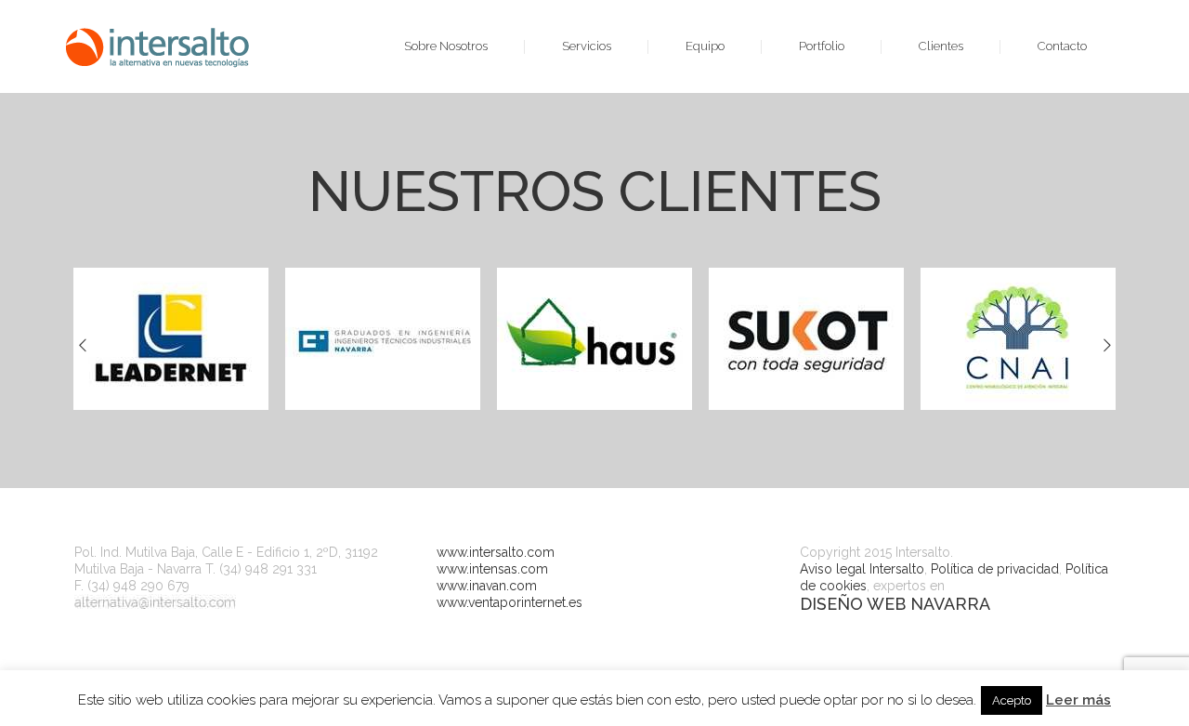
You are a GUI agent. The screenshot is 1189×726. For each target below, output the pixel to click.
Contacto (1062, 46)
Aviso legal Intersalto (862, 568)
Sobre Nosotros (446, 46)
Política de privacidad (995, 568)
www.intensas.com (492, 568)
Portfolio (821, 46)
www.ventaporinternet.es (509, 602)
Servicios (586, 46)
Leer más (1078, 700)
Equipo (705, 46)
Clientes (941, 46)
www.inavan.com (487, 585)
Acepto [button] (1011, 700)
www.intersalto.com (496, 552)
